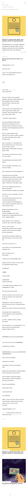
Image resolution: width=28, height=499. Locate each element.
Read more (23, 52)
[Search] (25, 2)
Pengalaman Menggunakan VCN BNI (12, 483)
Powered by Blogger (15, 494)
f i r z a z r (5, 4)
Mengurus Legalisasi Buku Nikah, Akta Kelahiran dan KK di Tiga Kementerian (12, 40)
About (8, 9)
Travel (16, 9)
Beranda (4, 9)
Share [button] (3, 52)
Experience (12, 9)
